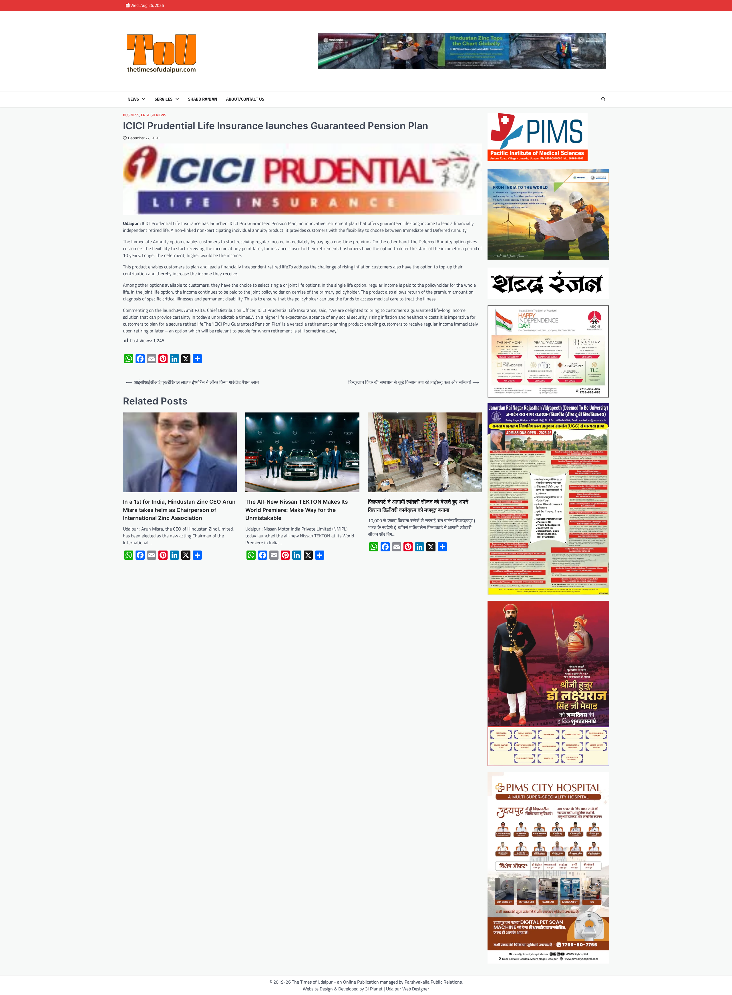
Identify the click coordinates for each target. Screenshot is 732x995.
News (133, 99)
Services (163, 99)
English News (153, 115)
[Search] (603, 99)
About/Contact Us (245, 99)
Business (131, 115)
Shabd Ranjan (202, 99)
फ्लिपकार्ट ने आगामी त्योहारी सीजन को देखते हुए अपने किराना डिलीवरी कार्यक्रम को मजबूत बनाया (418, 506)
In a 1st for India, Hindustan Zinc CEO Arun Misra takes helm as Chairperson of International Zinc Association (179, 510)
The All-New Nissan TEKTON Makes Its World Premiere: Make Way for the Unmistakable (296, 510)
